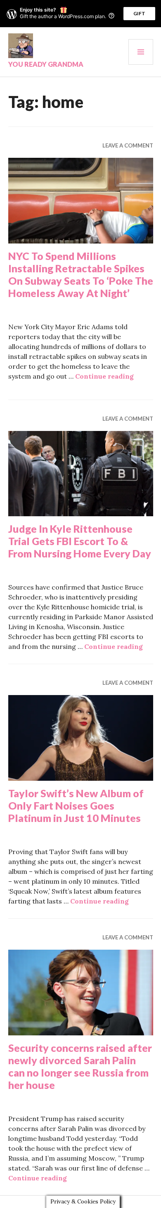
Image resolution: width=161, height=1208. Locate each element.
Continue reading (104, 376)
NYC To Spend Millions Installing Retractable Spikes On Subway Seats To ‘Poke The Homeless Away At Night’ (80, 274)
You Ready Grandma (45, 64)
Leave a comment (127, 145)
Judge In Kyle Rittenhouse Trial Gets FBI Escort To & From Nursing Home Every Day (79, 541)
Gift (139, 13)
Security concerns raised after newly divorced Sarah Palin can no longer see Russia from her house (80, 1066)
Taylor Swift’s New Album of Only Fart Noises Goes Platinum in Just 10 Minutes (76, 805)
